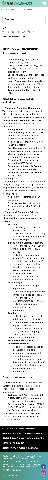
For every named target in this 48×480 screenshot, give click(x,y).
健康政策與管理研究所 (34, 433)
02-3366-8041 (33, 461)
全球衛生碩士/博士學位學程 (13, 443)
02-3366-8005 (16, 461)
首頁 (2, 9)
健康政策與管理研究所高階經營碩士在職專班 (20, 448)
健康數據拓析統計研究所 (12, 433)
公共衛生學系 (7, 429)
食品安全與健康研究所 (35, 438)
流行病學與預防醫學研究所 (26, 429)
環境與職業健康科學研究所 (13, 438)
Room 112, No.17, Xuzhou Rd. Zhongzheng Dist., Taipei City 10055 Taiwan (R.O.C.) (22, 466)
